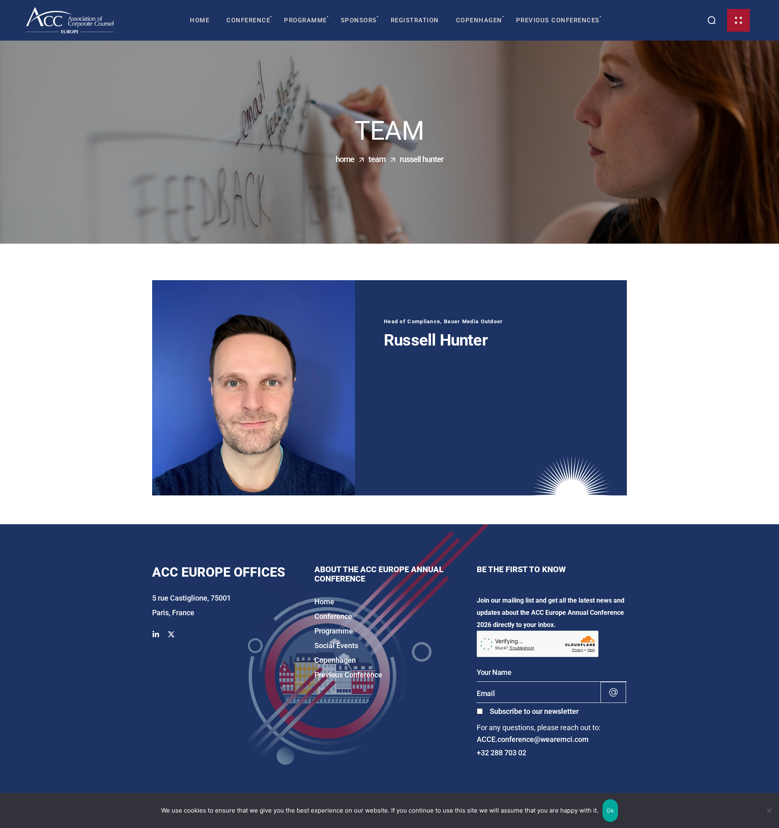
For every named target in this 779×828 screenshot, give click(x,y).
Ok (610, 810)
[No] (769, 810)
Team (376, 159)
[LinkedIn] (155, 634)
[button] (712, 20)
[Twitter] (171, 634)
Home (345, 159)
